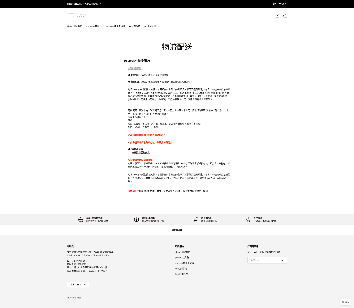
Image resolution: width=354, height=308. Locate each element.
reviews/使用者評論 (115, 26)
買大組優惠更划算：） (92, 3)
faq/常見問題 (150, 26)
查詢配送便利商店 (141, 152)
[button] (285, 16)
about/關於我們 (74, 26)
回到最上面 (177, 230)
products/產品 (92, 26)
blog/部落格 (134, 26)
